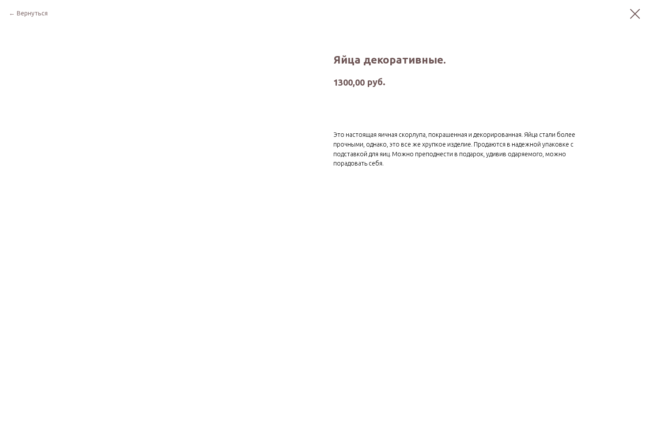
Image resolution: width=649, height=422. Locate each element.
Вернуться (32, 13)
